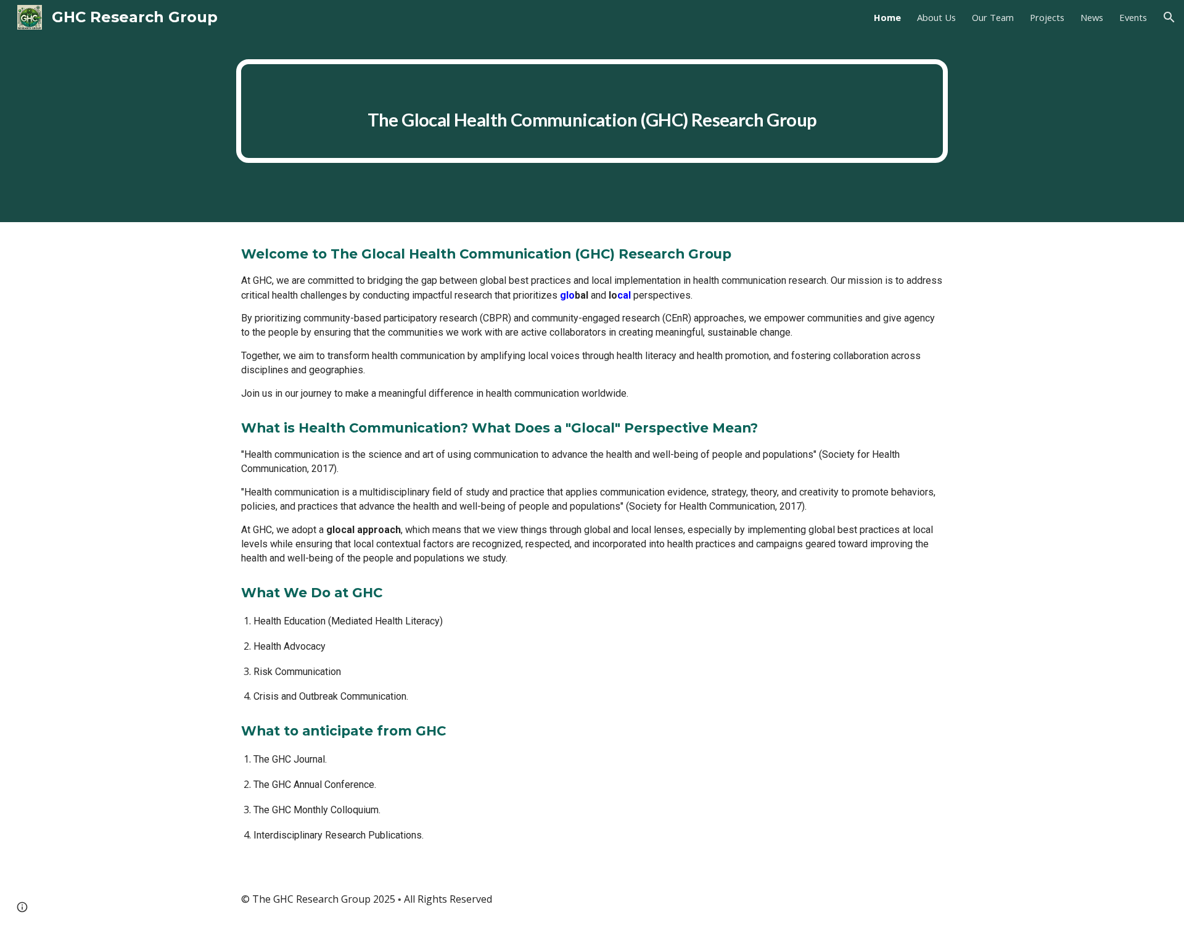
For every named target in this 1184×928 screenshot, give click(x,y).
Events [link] (1133, 17)
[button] (1169, 17)
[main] (592, 111)
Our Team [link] (993, 17)
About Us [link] (936, 17)
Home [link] (887, 17)
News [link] (1091, 17)
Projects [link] (1047, 17)
